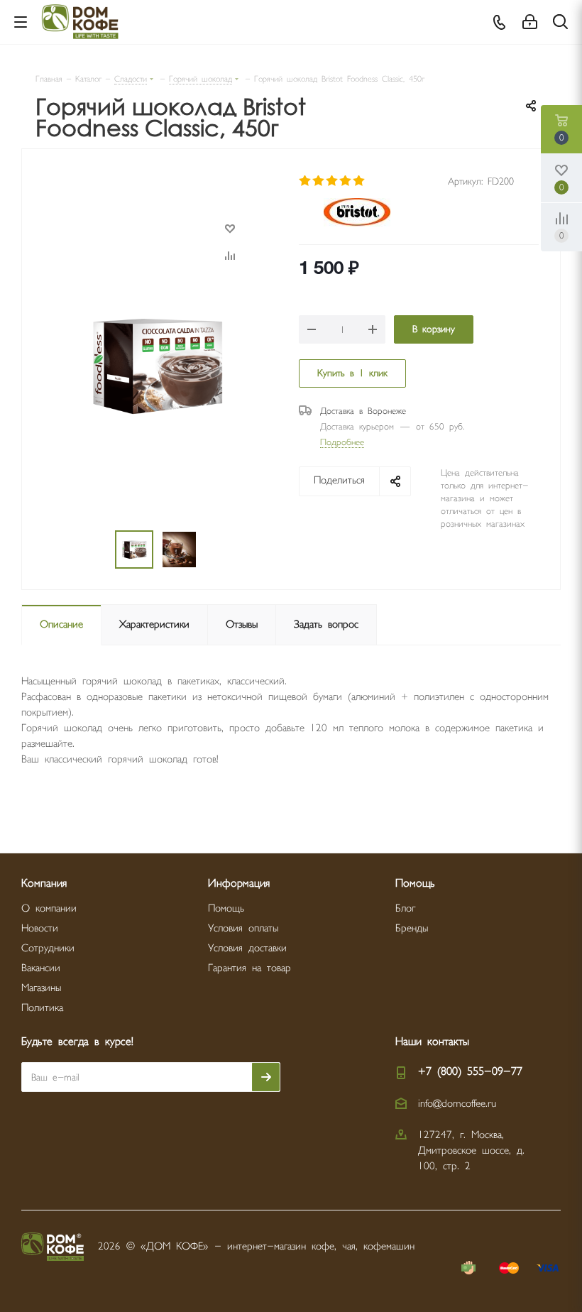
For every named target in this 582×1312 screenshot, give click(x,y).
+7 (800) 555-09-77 (470, 1072)
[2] (319, 181)
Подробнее (342, 442)
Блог (405, 908)
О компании (49, 908)
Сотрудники (48, 948)
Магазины (41, 988)
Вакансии (40, 968)
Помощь (226, 908)
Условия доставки (247, 948)
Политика (42, 1007)
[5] (359, 181)
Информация (239, 884)
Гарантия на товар (249, 968)
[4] (346, 181)
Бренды (411, 928)
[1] (305, 181)
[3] (332, 181)
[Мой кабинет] (529, 22)
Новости (39, 928)
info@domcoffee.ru (457, 1103)
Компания (44, 884)
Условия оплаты (243, 928)
